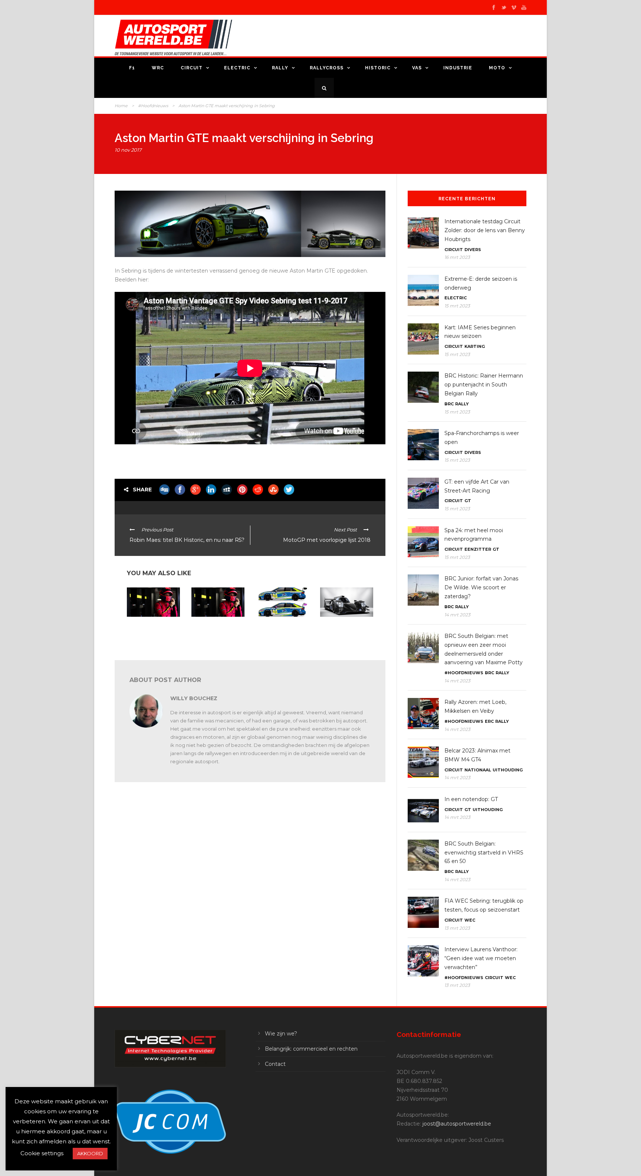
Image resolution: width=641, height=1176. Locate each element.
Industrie (457, 67)
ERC (489, 721)
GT (467, 500)
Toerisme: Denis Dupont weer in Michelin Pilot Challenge (281, 629)
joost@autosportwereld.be (457, 1123)
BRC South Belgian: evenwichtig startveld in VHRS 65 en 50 (483, 852)
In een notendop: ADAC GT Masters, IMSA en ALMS (345, 629)
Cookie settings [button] (41, 1153)
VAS (417, 67)
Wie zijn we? (281, 1033)
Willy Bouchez (193, 698)
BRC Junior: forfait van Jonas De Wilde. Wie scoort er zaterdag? (481, 587)
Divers (472, 249)
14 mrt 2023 (457, 614)
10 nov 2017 (128, 150)
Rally (280, 67)
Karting (474, 346)
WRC (158, 67)
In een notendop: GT (471, 799)
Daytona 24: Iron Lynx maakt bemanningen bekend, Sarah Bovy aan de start (217, 631)
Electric (237, 67)
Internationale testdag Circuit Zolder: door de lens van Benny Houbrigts (484, 230)
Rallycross (326, 67)
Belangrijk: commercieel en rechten (311, 1048)
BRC (449, 403)
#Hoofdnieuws (153, 105)
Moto (497, 67)
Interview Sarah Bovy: (150, 634)
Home (121, 105)
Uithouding (508, 770)
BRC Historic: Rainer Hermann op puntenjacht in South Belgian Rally (483, 384)
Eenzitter (477, 549)
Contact (275, 1064)
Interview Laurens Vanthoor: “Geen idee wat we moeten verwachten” (480, 958)
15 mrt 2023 (457, 306)
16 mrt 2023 (457, 257)
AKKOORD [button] (90, 1153)
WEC (469, 920)
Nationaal (477, 770)
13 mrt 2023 (457, 928)
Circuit (192, 67)
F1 (132, 67)
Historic (378, 67)
